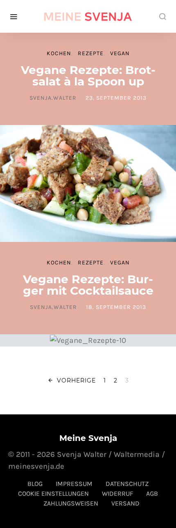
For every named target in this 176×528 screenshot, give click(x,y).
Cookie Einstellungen (53, 493)
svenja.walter (53, 97)
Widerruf (117, 493)
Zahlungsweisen (70, 503)
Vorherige (76, 380)
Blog (35, 484)
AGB (152, 493)
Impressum (74, 484)
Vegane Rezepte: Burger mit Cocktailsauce (88, 285)
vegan (120, 53)
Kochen (59, 53)
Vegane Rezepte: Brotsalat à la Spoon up (88, 75)
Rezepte (91, 53)
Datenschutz (127, 484)
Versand (125, 503)
